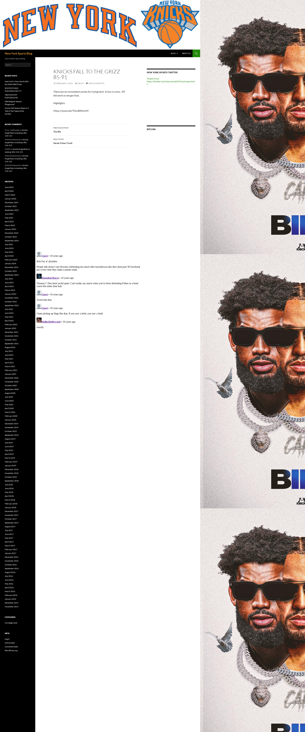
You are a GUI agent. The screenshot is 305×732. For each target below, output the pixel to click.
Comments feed (11, 646)
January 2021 (10, 374)
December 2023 (11, 267)
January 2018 (10, 507)
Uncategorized (11, 623)
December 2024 (11, 233)
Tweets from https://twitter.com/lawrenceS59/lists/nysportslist (171, 81)
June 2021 (9, 355)
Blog (173, 53)
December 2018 (11, 469)
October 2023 (11, 271)
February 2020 (11, 416)
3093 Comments (96, 83)
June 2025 (9, 214)
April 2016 (9, 587)
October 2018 (11, 477)
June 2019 (9, 446)
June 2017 (9, 534)
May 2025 (9, 218)
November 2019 (11, 427)
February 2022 (11, 324)
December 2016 (11, 557)
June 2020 (9, 401)
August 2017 (10, 526)
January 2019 (10, 465)
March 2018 (10, 500)
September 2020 (12, 389)
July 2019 (9, 442)
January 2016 (10, 599)
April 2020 (9, 408)
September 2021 (12, 343)
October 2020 (11, 385)
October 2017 (11, 519)
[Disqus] (88, 199)
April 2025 (9, 221)
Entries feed (10, 643)
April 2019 (9, 454)
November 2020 (11, 381)
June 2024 (9, 248)
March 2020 (10, 412)
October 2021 (11, 340)
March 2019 (10, 458)
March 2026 (10, 195)
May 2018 (9, 492)
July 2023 (9, 279)
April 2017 (9, 542)
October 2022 (11, 301)
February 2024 (11, 259)
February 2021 (11, 370)
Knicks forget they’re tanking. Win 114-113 (16, 133)
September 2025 (12, 210)
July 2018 (9, 484)
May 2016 (9, 584)
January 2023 (10, 294)
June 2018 (9, 488)
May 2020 (9, 404)
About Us (186, 53)
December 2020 (11, 378)
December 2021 (11, 332)
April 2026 (9, 191)
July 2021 (9, 351)
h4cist (80, 83)
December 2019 (11, 423)
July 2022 (9, 309)
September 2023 (12, 275)
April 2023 (9, 286)
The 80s (61, 130)
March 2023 (10, 290)
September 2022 (12, 305)
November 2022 (11, 298)
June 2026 (9, 187)
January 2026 (10, 198)
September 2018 (12, 481)
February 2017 (11, 549)
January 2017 (10, 553)
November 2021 (11, 336)
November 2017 (11, 515)
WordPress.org (11, 650)
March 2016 (10, 591)
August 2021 (10, 347)
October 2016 (11, 564)
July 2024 (9, 244)
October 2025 (11, 206)
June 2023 (9, 282)
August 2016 (10, 572)
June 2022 (9, 313)
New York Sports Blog (18, 53)
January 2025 (10, 229)
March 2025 (10, 225)
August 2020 (10, 393)
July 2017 (9, 530)
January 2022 (10, 328)
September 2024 (12, 240)
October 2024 (11, 237)
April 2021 (9, 362)
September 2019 (12, 435)
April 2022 (9, 320)
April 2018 (9, 496)
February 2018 (11, 503)
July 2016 (9, 576)
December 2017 (11, 511)
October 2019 (11, 431)
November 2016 (11, 561)
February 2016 (11, 595)
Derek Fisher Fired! (63, 141)
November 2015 (11, 606)
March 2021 (10, 366)
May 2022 (9, 317)
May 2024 (9, 252)
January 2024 (10, 263)
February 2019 (11, 462)
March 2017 (10, 545)
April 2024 (9, 256)
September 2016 (12, 568)
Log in (7, 639)
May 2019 (9, 450)
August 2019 (10, 439)
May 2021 (9, 359)
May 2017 (9, 538)
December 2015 (11, 603)
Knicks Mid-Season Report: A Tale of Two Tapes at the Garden (17, 111)
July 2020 (9, 397)
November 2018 (11, 473)
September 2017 (12, 523)
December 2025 (11, 202)
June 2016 (9, 580)
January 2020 (10, 420)
